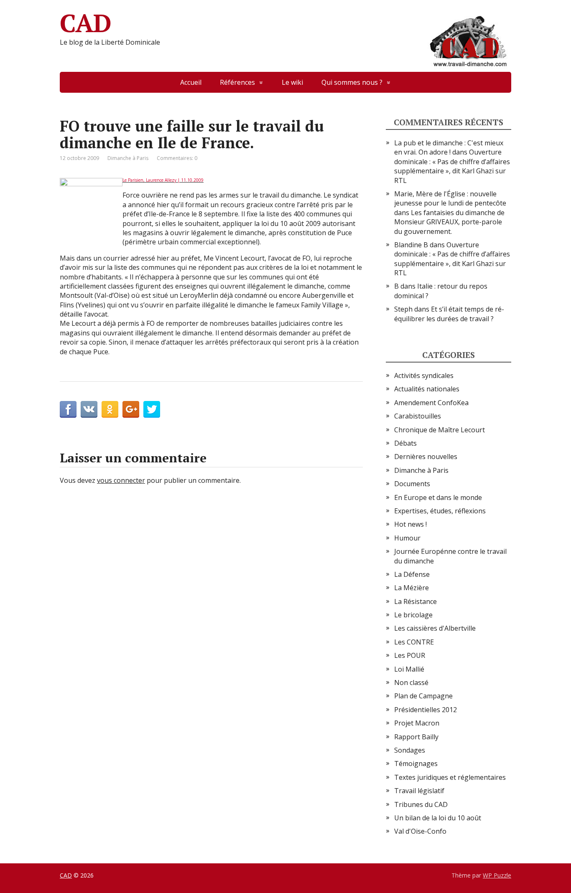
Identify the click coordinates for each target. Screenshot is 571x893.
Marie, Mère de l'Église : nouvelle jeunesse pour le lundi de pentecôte (450, 198)
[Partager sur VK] (89, 409)
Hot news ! (410, 524)
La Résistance (415, 601)
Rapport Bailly (416, 736)
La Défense (412, 574)
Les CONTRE (414, 642)
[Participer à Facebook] (68, 409)
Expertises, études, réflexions (440, 510)
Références (237, 82)
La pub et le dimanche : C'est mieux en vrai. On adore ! (448, 147)
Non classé (411, 682)
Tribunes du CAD (421, 804)
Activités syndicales (424, 375)
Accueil (190, 82)
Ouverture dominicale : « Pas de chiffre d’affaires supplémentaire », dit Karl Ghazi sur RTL (452, 166)
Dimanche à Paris (127, 158)
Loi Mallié (409, 669)
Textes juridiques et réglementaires (450, 777)
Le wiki (292, 82)
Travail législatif (419, 790)
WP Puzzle (497, 875)
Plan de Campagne (423, 695)
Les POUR (409, 655)
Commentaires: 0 (177, 158)
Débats (405, 443)
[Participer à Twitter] (151, 409)
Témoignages (416, 763)
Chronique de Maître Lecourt (439, 429)
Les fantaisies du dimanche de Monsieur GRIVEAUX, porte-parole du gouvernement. (449, 222)
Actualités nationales (426, 388)
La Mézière (411, 587)
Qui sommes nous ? (351, 82)
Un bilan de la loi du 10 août (437, 817)
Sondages (409, 750)
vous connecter (121, 480)
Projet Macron (416, 723)
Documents (412, 483)
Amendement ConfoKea (431, 402)
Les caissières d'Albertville (435, 628)
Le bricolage (413, 614)
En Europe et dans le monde (438, 497)
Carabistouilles (417, 416)
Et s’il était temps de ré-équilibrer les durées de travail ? (449, 313)
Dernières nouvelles (425, 456)
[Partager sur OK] (110, 409)
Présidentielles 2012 (425, 709)
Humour (407, 538)
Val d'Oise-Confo (420, 831)
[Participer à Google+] (130, 409)
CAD (85, 23)
